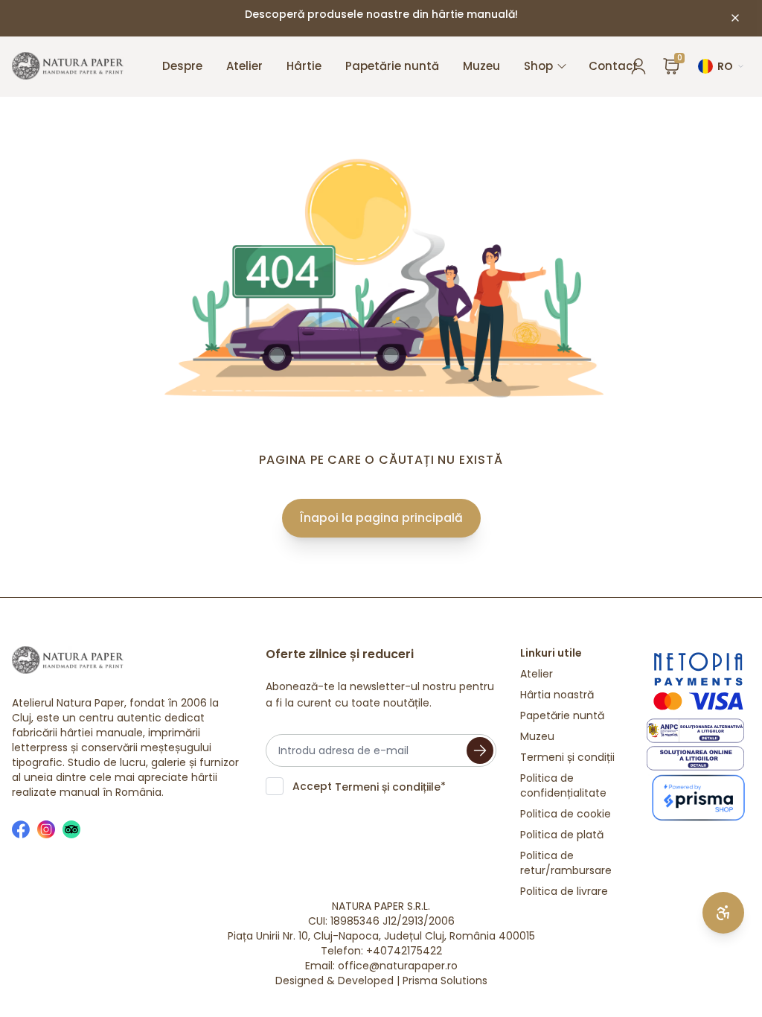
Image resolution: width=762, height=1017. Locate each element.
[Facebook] (21, 829)
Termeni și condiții (567, 757)
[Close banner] (735, 18)
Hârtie (303, 66)
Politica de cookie (565, 813)
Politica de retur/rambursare (566, 863)
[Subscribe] (480, 750)
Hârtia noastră (557, 694)
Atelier (244, 66)
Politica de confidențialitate (563, 785)
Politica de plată (561, 834)
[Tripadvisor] (71, 829)
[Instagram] (46, 829)
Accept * (369, 786)
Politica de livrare (564, 891)
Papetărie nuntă (392, 66)
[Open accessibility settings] (723, 913)
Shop (538, 66)
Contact (613, 66)
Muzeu (481, 66)
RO (725, 66)
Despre (182, 66)
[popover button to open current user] (638, 66)
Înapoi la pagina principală (381, 517)
